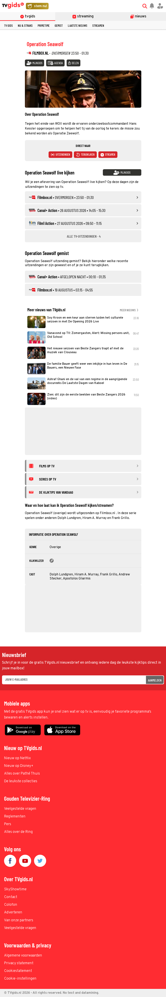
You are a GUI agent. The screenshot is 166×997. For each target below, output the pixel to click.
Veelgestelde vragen (20, 809)
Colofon (10, 904)
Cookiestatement (18, 971)
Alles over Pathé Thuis (22, 773)
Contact (10, 897)
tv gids (8, 25)
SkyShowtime (15, 889)
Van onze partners (18, 920)
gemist (59, 25)
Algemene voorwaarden (23, 955)
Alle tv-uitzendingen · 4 (84, 236)
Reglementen (15, 816)
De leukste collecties (20, 781)
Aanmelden (155, 680)
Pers (7, 824)
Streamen (98, 25)
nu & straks (25, 25)
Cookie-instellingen (20, 978)
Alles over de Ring (18, 832)
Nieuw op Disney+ (18, 766)
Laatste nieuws (77, 25)
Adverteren (13, 912)
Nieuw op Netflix (17, 758)
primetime (44, 25)
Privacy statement (18, 963)
